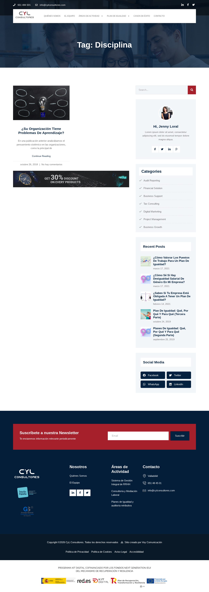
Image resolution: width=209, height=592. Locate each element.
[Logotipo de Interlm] (39, 493)
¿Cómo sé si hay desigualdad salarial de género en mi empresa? (169, 278)
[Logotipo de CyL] (26, 15)
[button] (153, 375)
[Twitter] (193, 4)
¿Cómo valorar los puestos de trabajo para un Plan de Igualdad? (171, 261)
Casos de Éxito (142, 16)
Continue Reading (41, 156)
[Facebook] (187, 4)
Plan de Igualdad (116, 16)
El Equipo (69, 16)
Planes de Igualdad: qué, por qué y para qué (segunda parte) (169, 332)
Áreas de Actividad (89, 16)
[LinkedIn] (182, 4)
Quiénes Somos (52, 16)
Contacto (159, 16)
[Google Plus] (176, 149)
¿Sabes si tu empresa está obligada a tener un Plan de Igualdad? (171, 296)
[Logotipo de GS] (39, 511)
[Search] (192, 90)
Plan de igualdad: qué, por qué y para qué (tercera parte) (170, 314)
